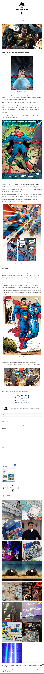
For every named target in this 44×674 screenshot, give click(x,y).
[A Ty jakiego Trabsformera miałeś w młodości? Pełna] (32, 571)
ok (42, 664)
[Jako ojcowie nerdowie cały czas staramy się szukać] (12, 591)
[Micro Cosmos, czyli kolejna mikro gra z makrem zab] (32, 612)
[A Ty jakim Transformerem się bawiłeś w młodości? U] (12, 571)
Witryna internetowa (7, 454)
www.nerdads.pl (38, 411)
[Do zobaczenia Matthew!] (32, 530)
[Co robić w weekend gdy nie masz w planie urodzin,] (32, 510)
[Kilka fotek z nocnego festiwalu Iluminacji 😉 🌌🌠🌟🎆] (12, 551)
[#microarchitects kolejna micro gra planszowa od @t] (12, 632)
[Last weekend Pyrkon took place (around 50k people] (12, 612)
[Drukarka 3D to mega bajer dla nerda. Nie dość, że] (12, 510)
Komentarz (5, 428)
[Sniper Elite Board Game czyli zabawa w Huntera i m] (32, 632)
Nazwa (4, 447)
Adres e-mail (5, 451)
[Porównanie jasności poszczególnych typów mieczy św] (12, 653)
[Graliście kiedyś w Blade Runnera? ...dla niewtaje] (32, 591)
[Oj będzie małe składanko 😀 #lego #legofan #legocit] (32, 551)
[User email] (3, 415)
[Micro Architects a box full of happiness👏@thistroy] (12, 530)
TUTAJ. (8, 671)
